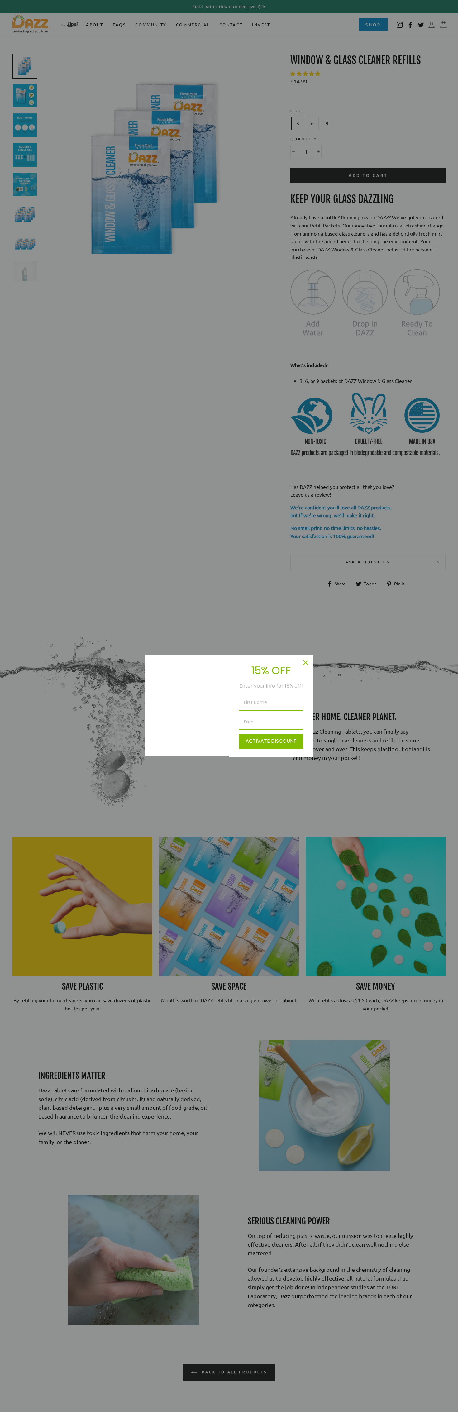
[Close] (305, 662)
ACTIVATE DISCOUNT (271, 741)
